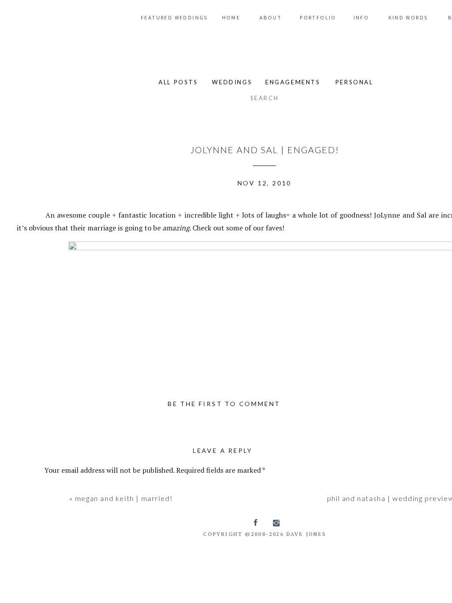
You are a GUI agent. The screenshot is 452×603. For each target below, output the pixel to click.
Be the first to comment (224, 403)
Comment (62, 489)
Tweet (29, 214)
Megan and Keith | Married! (124, 498)
